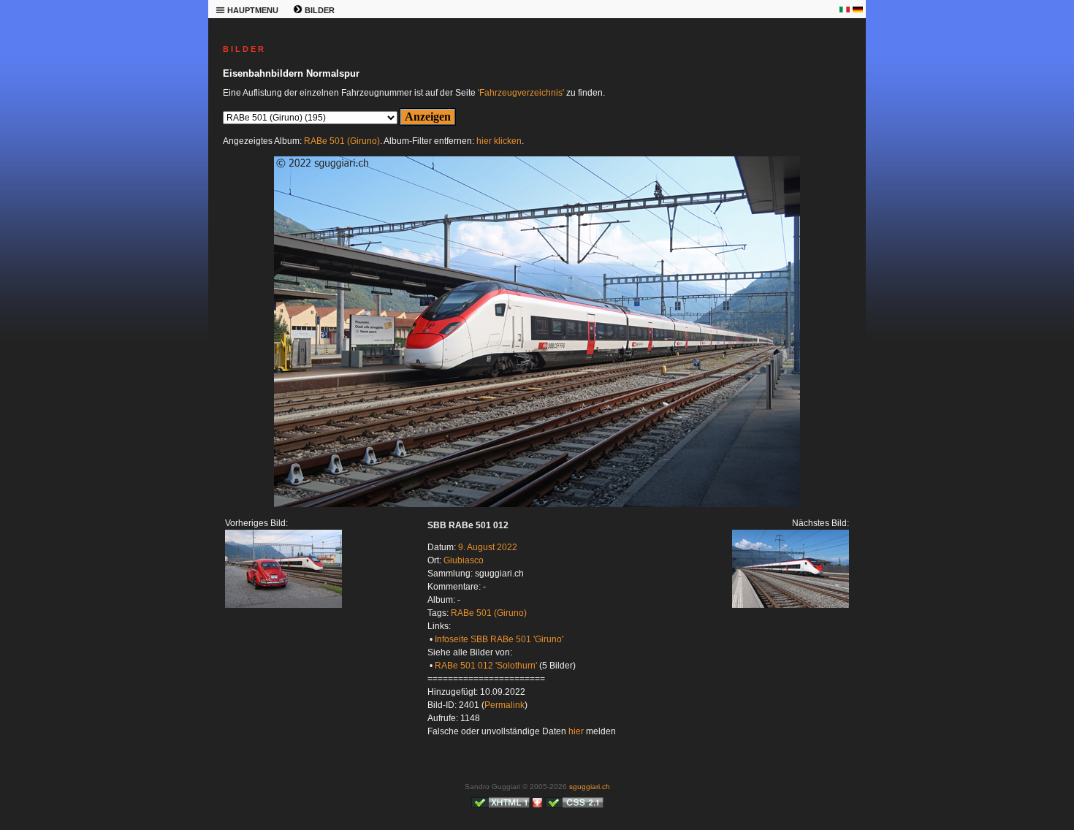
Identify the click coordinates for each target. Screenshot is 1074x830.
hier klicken (499, 141)
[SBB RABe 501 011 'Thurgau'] (537, 504)
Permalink (504, 705)
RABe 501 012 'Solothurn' (486, 665)
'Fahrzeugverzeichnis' (521, 93)
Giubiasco (463, 560)
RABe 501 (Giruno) (342, 141)
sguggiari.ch (589, 787)
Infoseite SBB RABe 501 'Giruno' (499, 639)
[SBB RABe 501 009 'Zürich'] (283, 605)
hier (576, 731)
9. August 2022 (487, 547)
